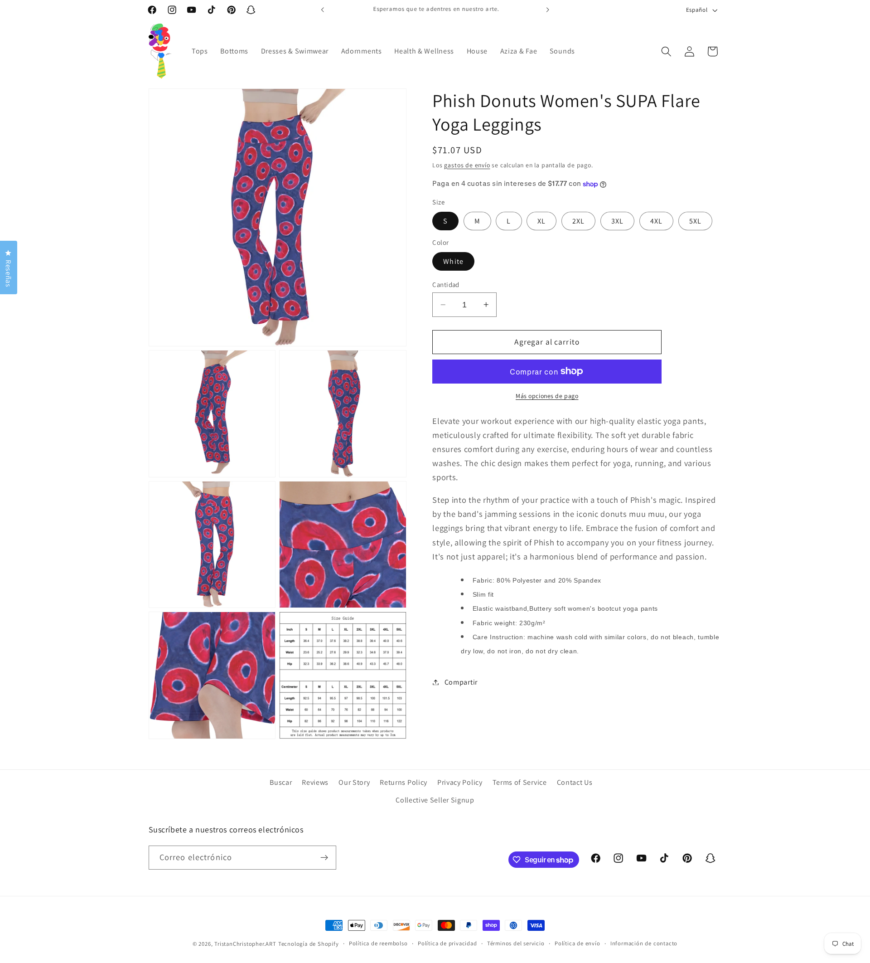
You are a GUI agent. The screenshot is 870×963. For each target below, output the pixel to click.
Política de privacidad (447, 943)
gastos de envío (467, 165)
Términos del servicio (516, 943)
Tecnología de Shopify (308, 944)
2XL (578, 221)
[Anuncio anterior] (323, 10)
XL (541, 221)
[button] (666, 51)
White (453, 261)
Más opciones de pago (547, 396)
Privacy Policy (460, 782)
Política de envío (577, 943)
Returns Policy (403, 782)
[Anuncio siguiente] (547, 10)
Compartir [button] (461, 682)
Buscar (281, 782)
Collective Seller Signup (435, 800)
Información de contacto (644, 943)
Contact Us (575, 782)
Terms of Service (520, 782)
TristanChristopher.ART (245, 944)
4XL (656, 221)
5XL (695, 221)
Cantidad (445, 284)
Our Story (354, 782)
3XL (617, 221)
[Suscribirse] (324, 858)
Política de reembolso (378, 943)
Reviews (315, 782)
